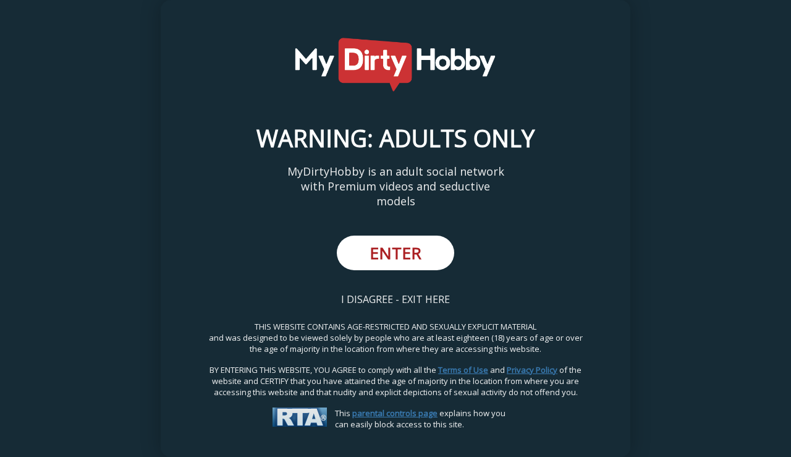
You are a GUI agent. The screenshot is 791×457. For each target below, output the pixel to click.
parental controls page (395, 413)
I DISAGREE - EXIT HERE (395, 299)
